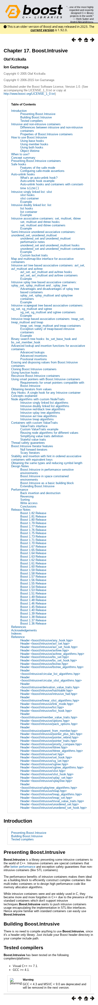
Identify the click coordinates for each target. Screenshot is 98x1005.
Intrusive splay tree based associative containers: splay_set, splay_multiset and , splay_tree (44, 284)
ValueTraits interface (33, 426)
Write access (29, 503)
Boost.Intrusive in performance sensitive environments (47, 471)
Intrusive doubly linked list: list (31, 205)
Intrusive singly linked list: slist (31, 192)
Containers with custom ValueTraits (34, 422)
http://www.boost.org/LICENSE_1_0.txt (29, 93)
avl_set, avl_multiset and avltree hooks (46, 272)
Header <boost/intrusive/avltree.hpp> (44, 650)
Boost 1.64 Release (33, 553)
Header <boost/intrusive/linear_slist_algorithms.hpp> (49, 699)
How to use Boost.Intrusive (29, 137)
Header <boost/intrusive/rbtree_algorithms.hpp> (51, 750)
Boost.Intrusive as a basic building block (47, 483)
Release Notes (21, 509)
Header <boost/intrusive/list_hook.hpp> (46, 710)
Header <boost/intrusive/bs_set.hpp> (44, 657)
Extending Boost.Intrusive (37, 486)
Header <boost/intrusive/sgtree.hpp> (44, 764)
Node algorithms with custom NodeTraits (38, 399)
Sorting (25, 499)
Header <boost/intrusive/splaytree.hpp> (46, 781)
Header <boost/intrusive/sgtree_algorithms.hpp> (52, 767)
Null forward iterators (33, 449)
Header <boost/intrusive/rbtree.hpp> (44, 747)
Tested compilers (31, 120)
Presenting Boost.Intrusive (37, 114)
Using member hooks (34, 144)
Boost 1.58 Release (33, 573)
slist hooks (27, 195)
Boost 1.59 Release (33, 570)
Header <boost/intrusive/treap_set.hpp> (46, 797)
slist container (29, 198)
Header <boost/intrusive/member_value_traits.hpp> (48, 715)
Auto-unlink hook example (37, 181)
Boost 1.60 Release (33, 566)
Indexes (16, 633)
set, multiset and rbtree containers (42, 225)
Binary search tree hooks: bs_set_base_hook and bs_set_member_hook (44, 340)
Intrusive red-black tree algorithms (42, 409)
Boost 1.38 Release (33, 617)
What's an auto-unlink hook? (38, 177)
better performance (22, 866)
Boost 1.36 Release (33, 623)
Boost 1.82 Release (33, 513)
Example (26, 202)
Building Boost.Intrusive (36, 117)
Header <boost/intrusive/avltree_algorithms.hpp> (52, 654)
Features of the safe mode (37, 167)
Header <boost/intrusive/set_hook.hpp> (46, 757)
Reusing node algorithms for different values (49, 432)
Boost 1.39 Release (33, 613)
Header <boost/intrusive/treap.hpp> (43, 791)
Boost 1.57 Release (33, 576)
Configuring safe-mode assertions (42, 171)
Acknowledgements (24, 630)
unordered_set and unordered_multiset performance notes (45, 240)
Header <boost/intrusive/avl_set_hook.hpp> (49, 647)
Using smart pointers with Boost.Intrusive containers (45, 379)
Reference (18, 637)
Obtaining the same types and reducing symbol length (46, 463)
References (18, 627)
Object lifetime (29, 151)
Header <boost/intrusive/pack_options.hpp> (49, 724)
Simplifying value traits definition (41, 436)
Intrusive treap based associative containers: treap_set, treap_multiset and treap (48, 320)
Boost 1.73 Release (33, 536)
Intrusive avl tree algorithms (38, 416)
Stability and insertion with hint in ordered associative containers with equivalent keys (46, 457)
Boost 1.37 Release (33, 620)
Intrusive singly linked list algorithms (44, 402)
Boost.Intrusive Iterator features (32, 446)
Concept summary (23, 157)
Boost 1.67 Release (33, 546)
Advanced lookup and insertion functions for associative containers (48, 347)
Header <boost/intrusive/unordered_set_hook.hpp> (53, 807)
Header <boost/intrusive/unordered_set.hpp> (49, 804)
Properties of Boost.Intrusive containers (46, 134)
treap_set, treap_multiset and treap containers (50, 325)
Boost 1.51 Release (33, 593)
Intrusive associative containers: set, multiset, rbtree (46, 218)
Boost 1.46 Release (33, 603)
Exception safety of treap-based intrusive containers (47, 330)
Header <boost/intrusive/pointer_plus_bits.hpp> (51, 734)
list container (28, 212)
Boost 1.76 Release (33, 530)
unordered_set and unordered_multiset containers (52, 248)
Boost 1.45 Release (33, 607)
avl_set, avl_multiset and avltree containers (49, 275)
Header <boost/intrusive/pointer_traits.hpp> (48, 740)
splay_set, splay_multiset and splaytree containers (46, 297)
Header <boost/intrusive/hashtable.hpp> (46, 690)
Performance (19, 489)
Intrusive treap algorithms (37, 419)
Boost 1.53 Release (33, 590)
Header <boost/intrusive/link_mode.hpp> (47, 704)
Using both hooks (31, 147)
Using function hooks (25, 372)
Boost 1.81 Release (33, 516)
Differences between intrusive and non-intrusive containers (51, 129)
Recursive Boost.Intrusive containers (35, 376)
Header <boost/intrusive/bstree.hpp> (44, 664)
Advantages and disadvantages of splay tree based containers (49, 290)
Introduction (19, 110)
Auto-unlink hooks (23, 174)
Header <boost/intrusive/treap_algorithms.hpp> (51, 794)
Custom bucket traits (34, 255)
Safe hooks (18, 164)
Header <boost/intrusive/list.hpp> (42, 707)
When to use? (20, 154)
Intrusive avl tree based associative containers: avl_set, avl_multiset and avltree (48, 267)
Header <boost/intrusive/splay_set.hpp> (46, 777)
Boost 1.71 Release (33, 540)
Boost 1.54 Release (33, 587)
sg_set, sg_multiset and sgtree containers (48, 312)
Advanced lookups (32, 352)
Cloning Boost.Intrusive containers (34, 369)
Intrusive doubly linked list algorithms (44, 406)
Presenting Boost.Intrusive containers (36, 161)
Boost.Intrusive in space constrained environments (44, 477)
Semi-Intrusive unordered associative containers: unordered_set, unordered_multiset (43, 233)
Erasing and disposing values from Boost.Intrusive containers (44, 364)
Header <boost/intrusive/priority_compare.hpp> (51, 744)
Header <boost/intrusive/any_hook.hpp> (46, 640)
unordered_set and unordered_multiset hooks (50, 245)
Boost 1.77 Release (33, 526)
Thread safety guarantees (28, 442)
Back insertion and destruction (40, 493)
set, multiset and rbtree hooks (40, 222)
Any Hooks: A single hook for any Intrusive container (45, 392)
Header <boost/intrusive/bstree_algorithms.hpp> (52, 667)
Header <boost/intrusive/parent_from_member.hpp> (49, 729)
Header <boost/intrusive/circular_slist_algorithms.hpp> (51, 679)
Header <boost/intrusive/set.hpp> (42, 754)
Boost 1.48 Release (33, 600)
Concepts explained (24, 396)
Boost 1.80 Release (33, 519)
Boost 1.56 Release (33, 580)
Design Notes (20, 466)
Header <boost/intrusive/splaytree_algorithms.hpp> (48, 786)
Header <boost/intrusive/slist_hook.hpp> (47, 774)
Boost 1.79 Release (33, 523)
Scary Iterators (30, 452)
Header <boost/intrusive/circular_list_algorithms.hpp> (50, 672)
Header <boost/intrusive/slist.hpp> (43, 771)
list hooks (26, 208)
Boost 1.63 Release (33, 556)
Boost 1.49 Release (33, 597)
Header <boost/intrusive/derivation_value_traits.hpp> (50, 685)
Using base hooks (32, 141)
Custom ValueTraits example (39, 429)
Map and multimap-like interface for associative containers (42, 260)
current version (42, 30)
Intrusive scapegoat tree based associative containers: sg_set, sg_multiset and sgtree (47, 307)
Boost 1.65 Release (33, 550)
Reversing (27, 496)
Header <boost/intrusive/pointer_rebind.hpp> (49, 737)
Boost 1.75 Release (33, 533)
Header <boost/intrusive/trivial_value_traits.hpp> (52, 801)
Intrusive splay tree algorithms (40, 412)
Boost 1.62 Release (33, 560)
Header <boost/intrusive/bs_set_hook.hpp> (48, 660)
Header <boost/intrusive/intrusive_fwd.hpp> (48, 694)
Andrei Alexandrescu (81, 21)
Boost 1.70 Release (33, 543)
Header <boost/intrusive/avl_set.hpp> (45, 643)
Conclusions (28, 506)
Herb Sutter (82, 19)
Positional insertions (33, 359)
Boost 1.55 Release (33, 583)
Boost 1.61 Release (33, 563)
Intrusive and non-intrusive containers (36, 124)
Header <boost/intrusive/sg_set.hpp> (44, 761)
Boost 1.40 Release (33, 610)
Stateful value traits (33, 439)
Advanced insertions (33, 355)
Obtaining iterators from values (31, 389)
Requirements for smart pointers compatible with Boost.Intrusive (52, 384)
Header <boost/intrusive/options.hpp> (45, 720)
